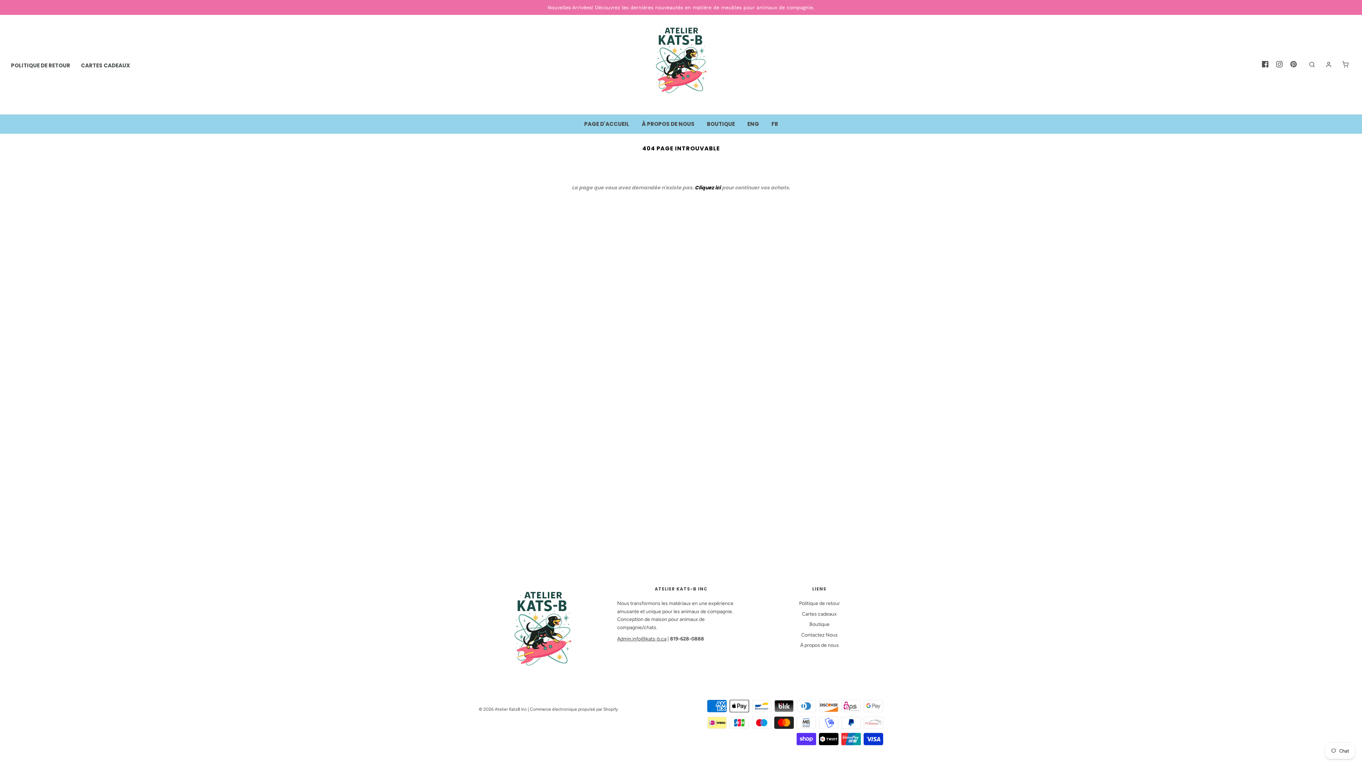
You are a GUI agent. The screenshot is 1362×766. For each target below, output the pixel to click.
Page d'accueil (606, 124)
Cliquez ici (708, 187)
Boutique (721, 124)
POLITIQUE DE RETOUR (40, 65)
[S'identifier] (1325, 64)
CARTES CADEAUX (105, 65)
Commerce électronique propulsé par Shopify (574, 709)
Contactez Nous (819, 635)
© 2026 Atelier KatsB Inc (503, 709)
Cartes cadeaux (819, 614)
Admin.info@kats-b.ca (641, 639)
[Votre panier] (1342, 64)
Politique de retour (819, 603)
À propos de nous (668, 124)
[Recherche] (1308, 64)
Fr (774, 124)
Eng (753, 124)
